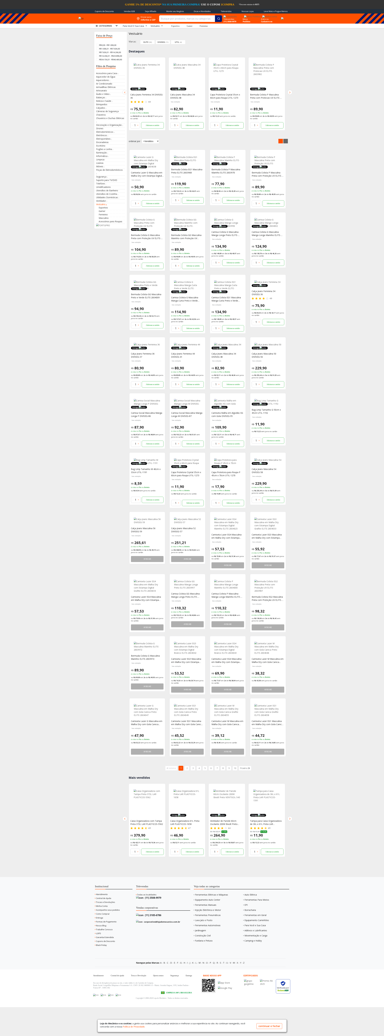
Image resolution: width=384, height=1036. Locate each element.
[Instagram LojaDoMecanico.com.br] (111, 995)
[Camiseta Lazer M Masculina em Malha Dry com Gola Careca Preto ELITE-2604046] (268, 648)
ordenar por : (135, 141)
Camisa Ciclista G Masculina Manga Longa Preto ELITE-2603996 (225, 234)
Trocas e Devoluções (105, 902)
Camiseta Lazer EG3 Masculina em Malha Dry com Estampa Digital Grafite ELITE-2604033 (267, 536)
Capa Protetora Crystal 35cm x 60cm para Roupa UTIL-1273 (225, 96)
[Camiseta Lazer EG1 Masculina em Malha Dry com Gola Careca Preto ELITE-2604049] (187, 710)
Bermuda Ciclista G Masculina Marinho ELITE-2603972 (145, 657)
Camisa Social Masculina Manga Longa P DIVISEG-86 (146, 414)
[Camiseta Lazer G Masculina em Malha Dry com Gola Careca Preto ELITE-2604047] (147, 710)
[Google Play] (225, 988)
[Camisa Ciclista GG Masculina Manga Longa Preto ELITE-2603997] (187, 584)
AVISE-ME (147, 559)
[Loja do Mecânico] (113, 18)
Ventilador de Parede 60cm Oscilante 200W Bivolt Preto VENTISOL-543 (184, 822)
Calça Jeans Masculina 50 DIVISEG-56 (264, 355)
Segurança (174, 975)
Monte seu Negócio (175, 11)
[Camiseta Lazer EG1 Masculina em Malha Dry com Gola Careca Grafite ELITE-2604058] (268, 710)
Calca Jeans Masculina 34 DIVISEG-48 (182, 96)
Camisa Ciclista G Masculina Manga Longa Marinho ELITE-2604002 (266, 234)
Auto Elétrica (250, 894)
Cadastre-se (266, 21)
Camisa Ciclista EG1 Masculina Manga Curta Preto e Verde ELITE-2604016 (226, 299)
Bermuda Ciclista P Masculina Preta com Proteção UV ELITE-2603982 (267, 174)
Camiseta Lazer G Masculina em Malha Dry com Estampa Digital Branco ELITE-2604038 (146, 174)
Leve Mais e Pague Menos (276, 11)
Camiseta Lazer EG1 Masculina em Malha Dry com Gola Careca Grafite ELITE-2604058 (267, 723)
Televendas (226, 11)
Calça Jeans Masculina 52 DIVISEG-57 (183, 530)
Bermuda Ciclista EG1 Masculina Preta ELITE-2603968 (186, 171)
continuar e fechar (269, 1026)
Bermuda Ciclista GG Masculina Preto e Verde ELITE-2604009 (146, 296)
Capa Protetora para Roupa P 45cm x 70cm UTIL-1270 (226, 474)
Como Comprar (103, 913)
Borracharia (250, 910)
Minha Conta (102, 906)
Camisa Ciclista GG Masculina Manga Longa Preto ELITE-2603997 (185, 595)
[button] (124, 92)
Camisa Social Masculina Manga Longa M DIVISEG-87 (186, 414)
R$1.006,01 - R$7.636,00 (109, 48)
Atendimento (102, 894)
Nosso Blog (101, 925)
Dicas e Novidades (202, 11)
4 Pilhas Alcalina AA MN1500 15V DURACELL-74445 (266, 822)
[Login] (269, 15)
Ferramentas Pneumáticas (208, 915)
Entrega (99, 917)
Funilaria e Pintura (203, 940)
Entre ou (265, 19)
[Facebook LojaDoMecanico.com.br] (96, 995)
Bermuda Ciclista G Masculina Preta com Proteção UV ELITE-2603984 (146, 237)
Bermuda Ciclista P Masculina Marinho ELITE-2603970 (226, 171)
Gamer (189, 26)
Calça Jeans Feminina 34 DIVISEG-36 (263, 293)
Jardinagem (200, 930)
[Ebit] (251, 980)
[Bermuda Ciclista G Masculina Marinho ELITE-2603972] (147, 646)
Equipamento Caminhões (256, 920)
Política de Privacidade (134, 1026)
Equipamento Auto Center (207, 899)
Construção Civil (203, 935)
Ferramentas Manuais (205, 904)
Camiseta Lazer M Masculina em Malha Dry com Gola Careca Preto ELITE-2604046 (268, 660)
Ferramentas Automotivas (207, 925)
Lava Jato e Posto (203, 920)
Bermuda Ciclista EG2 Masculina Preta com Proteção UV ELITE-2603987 (267, 598)
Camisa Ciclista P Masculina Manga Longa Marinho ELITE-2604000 (226, 595)
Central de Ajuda (103, 898)
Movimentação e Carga (255, 935)
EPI (246, 904)
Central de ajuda (117, 975)
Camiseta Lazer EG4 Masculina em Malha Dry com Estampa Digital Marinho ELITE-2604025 (227, 536)
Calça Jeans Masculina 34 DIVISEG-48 (224, 355)
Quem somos (158, 975)
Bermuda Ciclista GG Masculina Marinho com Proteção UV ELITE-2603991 (186, 237)
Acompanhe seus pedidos (108, 910)
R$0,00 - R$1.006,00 (107, 45)
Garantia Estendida (105, 937)
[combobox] (190, 18)
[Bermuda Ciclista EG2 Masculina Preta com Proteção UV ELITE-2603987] (268, 586)
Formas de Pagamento (106, 921)
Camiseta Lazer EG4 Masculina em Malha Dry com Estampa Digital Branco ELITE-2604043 (227, 660)
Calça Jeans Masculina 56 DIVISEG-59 (143, 530)
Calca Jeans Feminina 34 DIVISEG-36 (146, 96)
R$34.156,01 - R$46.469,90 (110, 59)
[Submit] (218, 18)
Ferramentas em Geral (255, 915)
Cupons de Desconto (104, 11)
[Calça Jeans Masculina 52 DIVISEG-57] (187, 521)
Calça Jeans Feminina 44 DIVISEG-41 (183, 355)
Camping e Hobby (253, 940)
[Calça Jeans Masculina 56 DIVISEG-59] (147, 521)
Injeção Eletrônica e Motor (208, 910)
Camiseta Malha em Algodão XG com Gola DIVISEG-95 (227, 414)
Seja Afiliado (150, 11)
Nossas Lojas (248, 11)
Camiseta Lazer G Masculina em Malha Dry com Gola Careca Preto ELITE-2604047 (146, 723)
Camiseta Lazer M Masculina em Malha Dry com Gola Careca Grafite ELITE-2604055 (227, 723)
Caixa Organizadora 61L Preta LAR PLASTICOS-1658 (144, 822)
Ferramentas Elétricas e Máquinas (211, 894)
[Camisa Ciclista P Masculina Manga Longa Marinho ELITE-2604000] (228, 584)
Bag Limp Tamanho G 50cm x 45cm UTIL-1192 (266, 411)
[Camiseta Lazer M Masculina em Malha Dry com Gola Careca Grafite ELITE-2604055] (228, 710)
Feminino (204, 26)
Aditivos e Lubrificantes (255, 930)
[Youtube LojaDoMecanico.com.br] (103, 995)
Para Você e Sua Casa (255, 925)
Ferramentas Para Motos (256, 899)
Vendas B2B (129, 11)
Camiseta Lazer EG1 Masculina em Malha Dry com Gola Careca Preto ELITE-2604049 (186, 723)
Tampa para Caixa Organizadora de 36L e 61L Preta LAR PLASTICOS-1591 (226, 822)
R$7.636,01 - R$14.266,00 (110, 52)
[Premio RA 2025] (267, 980)
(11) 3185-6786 (152, 915)
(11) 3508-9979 (152, 897)
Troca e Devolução (138, 975)
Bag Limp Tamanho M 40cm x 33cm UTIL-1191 (145, 471)
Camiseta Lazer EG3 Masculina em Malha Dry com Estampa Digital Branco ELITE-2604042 (186, 660)
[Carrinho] (282, 16)
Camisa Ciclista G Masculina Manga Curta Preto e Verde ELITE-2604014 (184, 299)
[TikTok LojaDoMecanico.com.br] (118, 995)
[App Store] (225, 982)
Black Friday (101, 945)
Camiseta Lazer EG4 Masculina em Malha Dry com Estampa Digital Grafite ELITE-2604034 (146, 598)
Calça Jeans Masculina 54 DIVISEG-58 (264, 471)
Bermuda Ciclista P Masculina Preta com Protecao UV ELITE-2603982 (265, 96)
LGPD (98, 933)
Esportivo (175, 26)
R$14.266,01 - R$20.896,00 (110, 56)
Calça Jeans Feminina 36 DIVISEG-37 (142, 355)
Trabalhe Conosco (104, 929)
